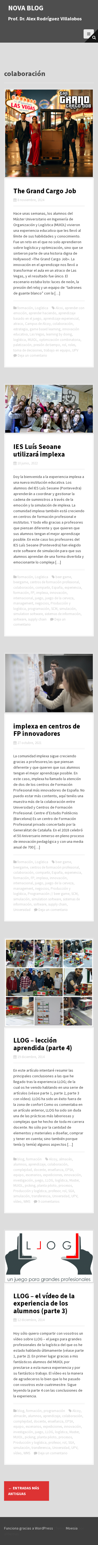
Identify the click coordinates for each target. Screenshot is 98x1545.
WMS (26, 1201)
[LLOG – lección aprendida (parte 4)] (49, 982)
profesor (54, 1191)
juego (39, 598)
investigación (23, 1180)
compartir (42, 587)
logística (19, 339)
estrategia (20, 329)
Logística (41, 308)
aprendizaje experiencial (61, 318)
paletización (22, 345)
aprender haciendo (42, 313)
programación (38, 608)
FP (32, 592)
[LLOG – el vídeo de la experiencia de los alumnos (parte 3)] (49, 1255)
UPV (75, 350)
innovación (58, 592)
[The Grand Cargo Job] (49, 132)
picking (30, 1185)
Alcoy (53, 1159)
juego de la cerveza (59, 598)
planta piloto (47, 1185)
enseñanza (55, 1169)
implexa (42, 592)
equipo (18, 1175)
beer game (63, 577)
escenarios (33, 1175)
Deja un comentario (32, 355)
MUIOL (32, 339)
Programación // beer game (48, 893)
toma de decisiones (27, 350)
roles (71, 345)
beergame (20, 582)
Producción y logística (30, 1191)
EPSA (69, 1169)
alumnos (19, 1164)
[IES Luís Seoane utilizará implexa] (49, 408)
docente (40, 1169)
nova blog (26, 7)
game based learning (45, 329)
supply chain (37, 619)
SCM (54, 608)
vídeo (17, 1201)
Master (74, 1180)
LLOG (49, 1180)
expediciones (52, 1175)
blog (20, 1159)
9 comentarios (48, 1201)
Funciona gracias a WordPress (28, 1528)
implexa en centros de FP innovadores (46, 730)
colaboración (63, 323)
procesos (65, 1185)
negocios (42, 603)
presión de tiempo (46, 345)
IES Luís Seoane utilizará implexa (39, 450)
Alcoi (59, 308)
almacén (65, 1159)
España (57, 587)
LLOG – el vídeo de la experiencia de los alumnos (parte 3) (44, 1303)
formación (25, 308)
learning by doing (59, 334)
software (19, 619)
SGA (71, 1191)
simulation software (28, 614)
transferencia (41, 1196)
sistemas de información (63, 614)
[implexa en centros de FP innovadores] (49, 682)
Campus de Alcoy (38, 323)
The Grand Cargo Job (44, 190)
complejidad (22, 1169)
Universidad (21, 909)
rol (64, 345)
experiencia (73, 587)
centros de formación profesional (54, 582)
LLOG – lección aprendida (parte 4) (42, 1044)
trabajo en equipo (57, 350)
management (23, 603)
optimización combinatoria (59, 339)
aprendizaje (36, 1164)
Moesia (72, 1528)
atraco (18, 323)
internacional (23, 598)
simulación (67, 608)
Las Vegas (37, 334)
